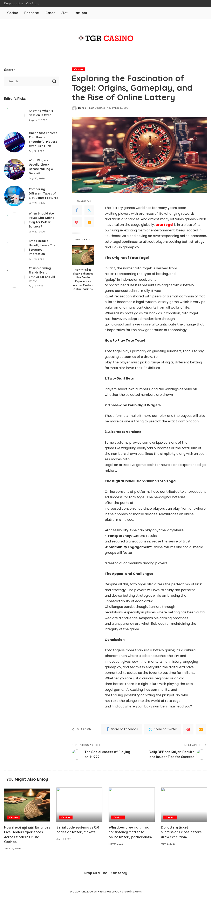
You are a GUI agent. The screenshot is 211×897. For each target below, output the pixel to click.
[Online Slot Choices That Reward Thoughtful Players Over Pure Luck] (14, 142)
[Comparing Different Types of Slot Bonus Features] (14, 196)
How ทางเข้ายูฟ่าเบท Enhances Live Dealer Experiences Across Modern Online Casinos (83, 279)
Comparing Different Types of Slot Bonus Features (43, 193)
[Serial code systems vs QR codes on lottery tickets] (79, 804)
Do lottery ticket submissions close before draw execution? (181, 832)
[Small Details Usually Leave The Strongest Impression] (14, 250)
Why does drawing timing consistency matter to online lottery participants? (130, 832)
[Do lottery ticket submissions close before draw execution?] (184, 804)
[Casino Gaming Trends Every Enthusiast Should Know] (14, 277)
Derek (82, 107)
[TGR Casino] (105, 38)
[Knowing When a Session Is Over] (14, 115)
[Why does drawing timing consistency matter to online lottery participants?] (132, 804)
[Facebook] (77, 210)
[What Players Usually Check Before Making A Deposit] (14, 169)
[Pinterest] (77, 222)
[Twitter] (89, 210)
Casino (78, 69)
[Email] (89, 222)
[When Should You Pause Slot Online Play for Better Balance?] (14, 222)
